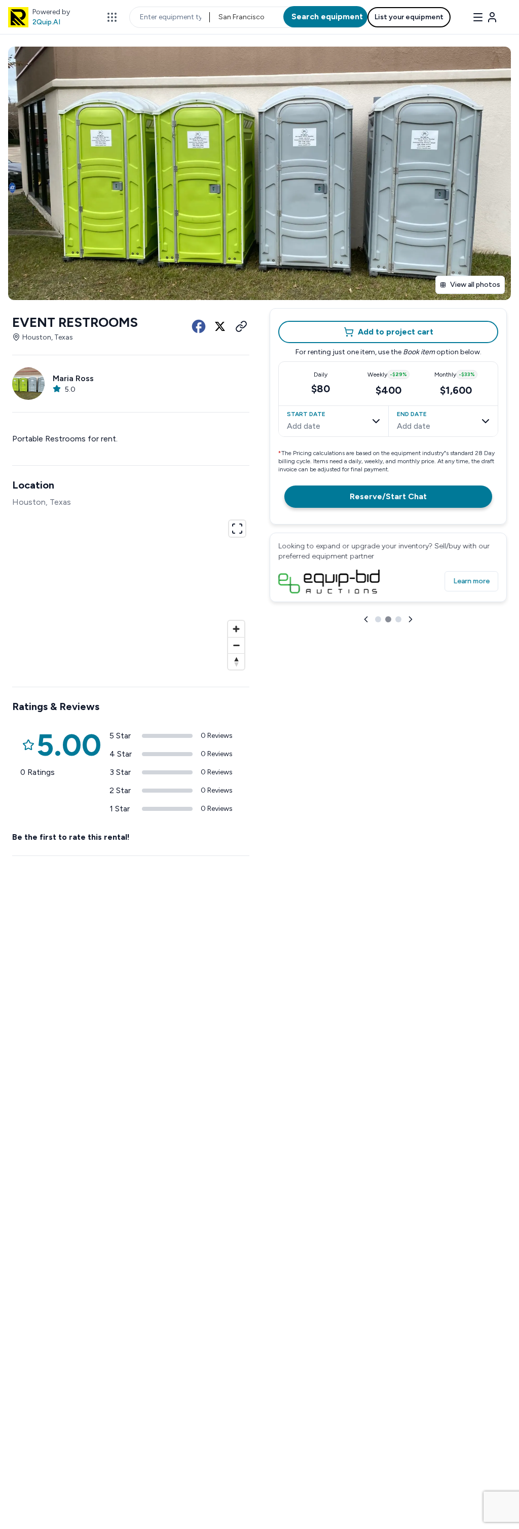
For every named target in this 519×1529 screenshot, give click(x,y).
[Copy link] (241, 326)
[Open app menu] (112, 17)
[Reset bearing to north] (236, 661)
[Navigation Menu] (485, 17)
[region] (130, 593)
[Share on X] (220, 326)
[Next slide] (410, 619)
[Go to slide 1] (378, 619)
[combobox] (219, 17)
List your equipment (409, 17)
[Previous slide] (366, 619)
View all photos (475, 284)
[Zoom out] (236, 645)
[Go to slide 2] (388, 619)
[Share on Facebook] (199, 326)
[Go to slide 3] (398, 619)
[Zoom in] (236, 629)
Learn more (471, 581)
